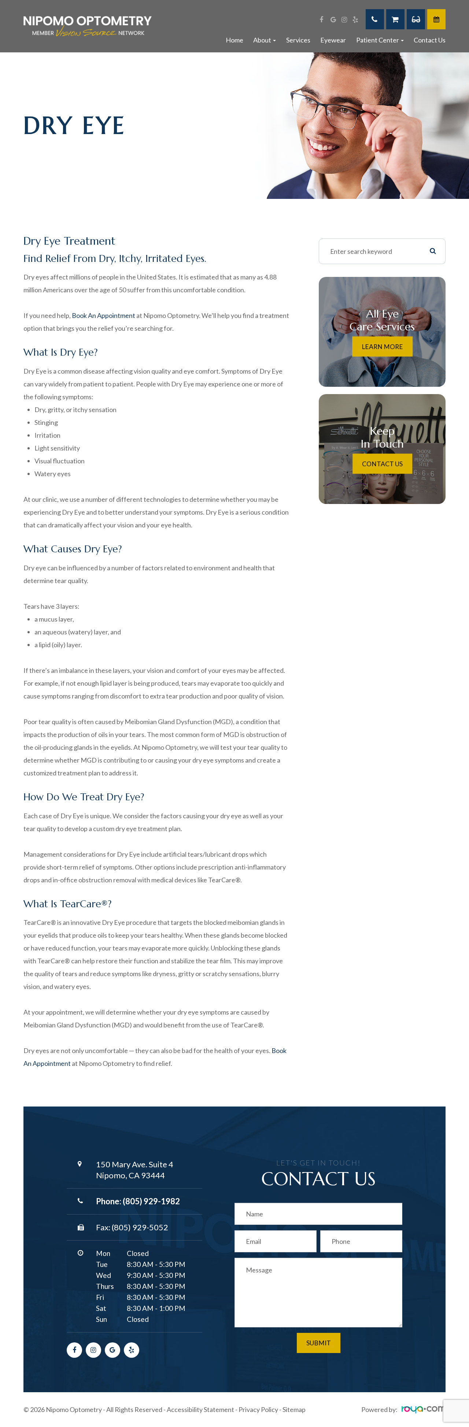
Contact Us (430, 40)
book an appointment (103, 315)
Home (234, 40)
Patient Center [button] (377, 40)
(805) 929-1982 (151, 1201)
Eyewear (333, 40)
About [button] (262, 40)
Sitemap (294, 1409)
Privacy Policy (258, 1409)
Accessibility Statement (200, 1409)
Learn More (382, 346)
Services (298, 40)
